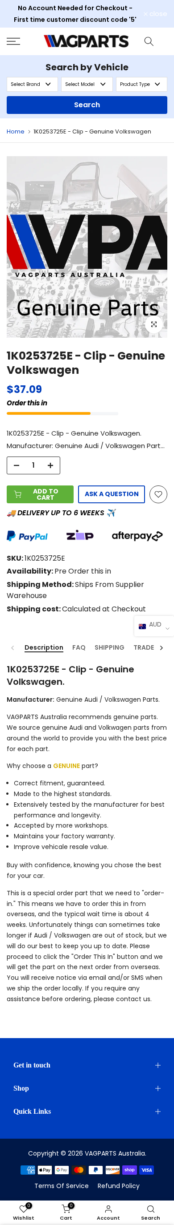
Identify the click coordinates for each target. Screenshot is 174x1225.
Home (16, 131)
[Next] (161, 648)
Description (44, 648)
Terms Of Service (61, 1185)
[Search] (149, 41)
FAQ (79, 648)
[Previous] (13, 648)
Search (87, 105)
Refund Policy (119, 1185)
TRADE (143, 648)
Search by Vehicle (87, 67)
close (157, 13)
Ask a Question (112, 493)
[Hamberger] (22, 41)
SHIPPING (109, 648)
